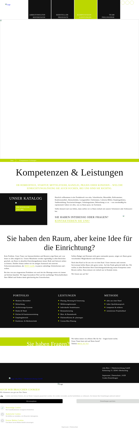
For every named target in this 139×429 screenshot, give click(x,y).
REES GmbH (29, 266)
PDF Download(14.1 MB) (22, 208)
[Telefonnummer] (123, 3)
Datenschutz (116, 375)
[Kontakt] (127, 3)
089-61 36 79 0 (83, 344)
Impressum (106, 375)
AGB (124, 375)
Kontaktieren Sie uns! (72, 220)
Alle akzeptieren (31, 401)
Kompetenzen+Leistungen (27, 160)
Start (11, 160)
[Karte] (132, 3)
